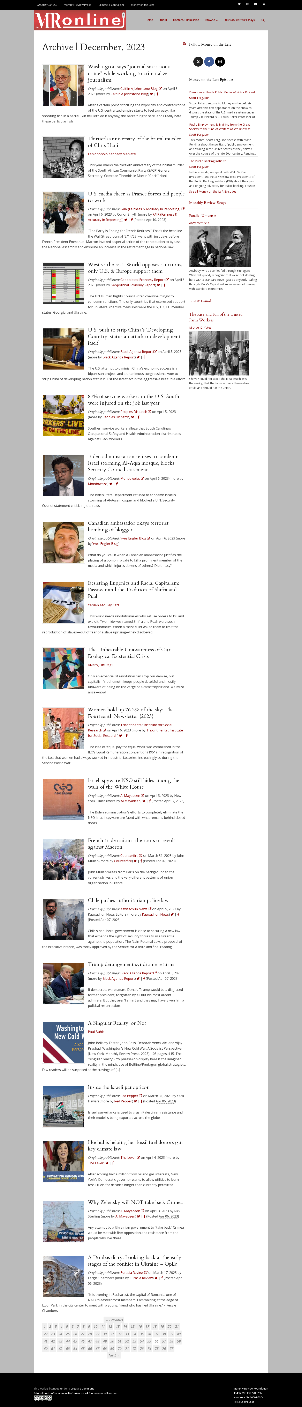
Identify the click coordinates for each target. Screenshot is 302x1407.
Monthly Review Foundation (251, 1388)
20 (169, 1326)
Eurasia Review (141, 1278)
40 (178, 1334)
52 (127, 1341)
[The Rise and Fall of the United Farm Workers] (219, 353)
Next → (114, 1355)
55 (149, 1341)
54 (141, 1341)
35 (141, 1334)
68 (104, 1348)
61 (53, 1348)
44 (67, 1341)
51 (119, 1341)
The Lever (96, 1163)
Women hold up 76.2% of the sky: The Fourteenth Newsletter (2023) (131, 713)
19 (162, 1326)
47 (90, 1341)
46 (82, 1341)
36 (149, 1334)
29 (97, 1334)
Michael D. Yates (200, 327)
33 (127, 1334)
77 (171, 1348)
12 (110, 1326)
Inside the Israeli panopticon (119, 1087)
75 (156, 1348)
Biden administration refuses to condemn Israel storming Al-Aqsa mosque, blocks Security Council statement (133, 463)
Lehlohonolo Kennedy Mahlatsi (112, 154)
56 (156, 1341)
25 (67, 1334)
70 (119, 1348)
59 (178, 1341)
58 (171, 1341)
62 (60, 1348)
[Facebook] (209, 62)
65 (82, 1348)
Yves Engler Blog (105, 543)
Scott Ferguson (199, 98)
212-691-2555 (247, 1402)
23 (53, 1334)
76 (164, 1348)
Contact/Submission (186, 20)
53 (134, 1341)
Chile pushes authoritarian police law (128, 900)
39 (171, 1334)
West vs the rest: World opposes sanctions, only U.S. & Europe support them (135, 268)
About (163, 20)
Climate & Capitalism (111, 5)
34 (134, 1334)
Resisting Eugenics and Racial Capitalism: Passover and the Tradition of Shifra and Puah (133, 590)
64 (75, 1348)
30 (104, 1334)
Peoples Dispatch (116, 417)
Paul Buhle (96, 1031)
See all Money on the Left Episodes (212, 191)
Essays (239, 20)
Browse (210, 20)
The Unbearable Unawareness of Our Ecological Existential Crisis (129, 653)
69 (112, 1348)
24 (60, 1334)
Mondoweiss (97, 484)
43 (60, 1341)
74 (149, 1348)
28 (90, 1334)
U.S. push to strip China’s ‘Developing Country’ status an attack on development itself (134, 336)
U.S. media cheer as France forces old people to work (136, 197)
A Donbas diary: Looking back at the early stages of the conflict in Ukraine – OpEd (134, 1260)
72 (134, 1348)
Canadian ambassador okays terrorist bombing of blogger (128, 526)
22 (45, 1334)
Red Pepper (123, 1101)
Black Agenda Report (119, 357)
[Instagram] (220, 62)
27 (82, 1334)
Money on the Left (142, 5)
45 (75, 1341)
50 (112, 1341)
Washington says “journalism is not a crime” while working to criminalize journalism (129, 73)
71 (127, 1348)
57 (164, 1341)
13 (117, 1326)
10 (95, 1326)
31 (112, 1334)
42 (53, 1341)
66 (90, 1348)
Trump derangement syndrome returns (131, 964)
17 (147, 1326)
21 (177, 1326)
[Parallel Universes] (220, 246)
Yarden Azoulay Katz (103, 605)
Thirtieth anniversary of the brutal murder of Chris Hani (134, 142)
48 (97, 1341)
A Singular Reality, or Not (117, 1023)
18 (154, 1326)
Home (149, 20)
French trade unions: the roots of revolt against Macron (131, 843)
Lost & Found (200, 301)
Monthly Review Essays (207, 202)
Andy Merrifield (199, 223)
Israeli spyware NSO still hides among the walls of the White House (133, 783)
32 (119, 1334)
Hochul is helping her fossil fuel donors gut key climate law (135, 1145)
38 (164, 1334)
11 (103, 1326)
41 (45, 1341)
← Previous (114, 1320)
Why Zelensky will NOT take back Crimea (135, 1202)
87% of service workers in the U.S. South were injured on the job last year (133, 400)
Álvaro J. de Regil (100, 665)
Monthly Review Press (77, 5)
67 (97, 1348)
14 (125, 1326)
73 (141, 1348)
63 (67, 1348)
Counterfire (123, 861)
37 (156, 1334)
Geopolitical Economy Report (133, 285)
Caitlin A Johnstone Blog (129, 94)
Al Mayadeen (131, 801)
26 (75, 1334)
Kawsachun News (155, 914)
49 (104, 1341)
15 (132, 1326)
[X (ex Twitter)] (198, 62)
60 (45, 1348)
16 (140, 1326)
